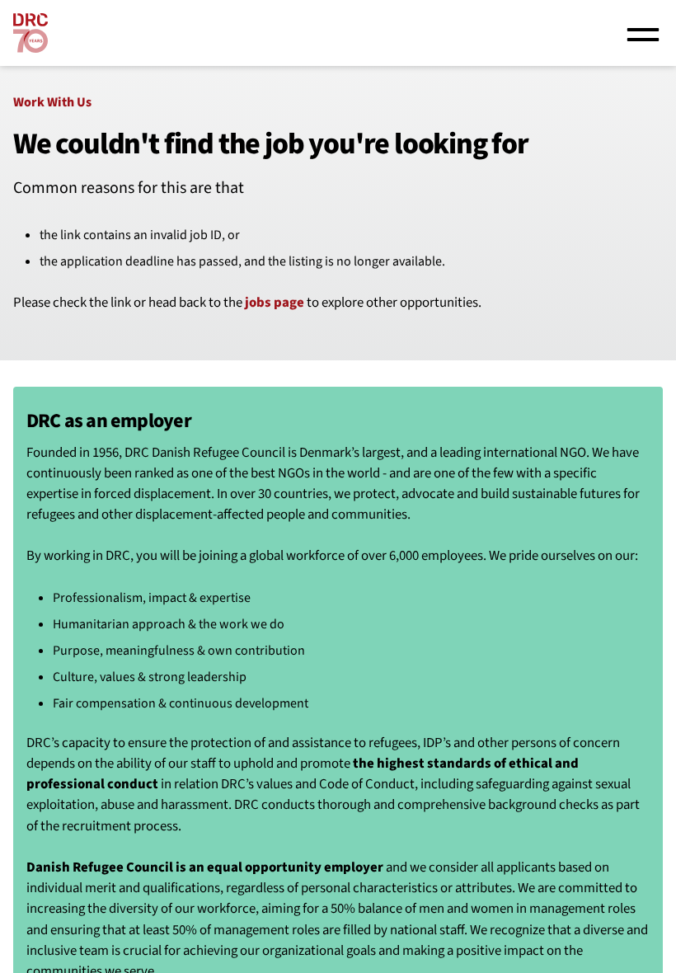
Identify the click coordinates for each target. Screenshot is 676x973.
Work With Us (52, 102)
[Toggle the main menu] (643, 33)
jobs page (274, 303)
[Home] (30, 33)
